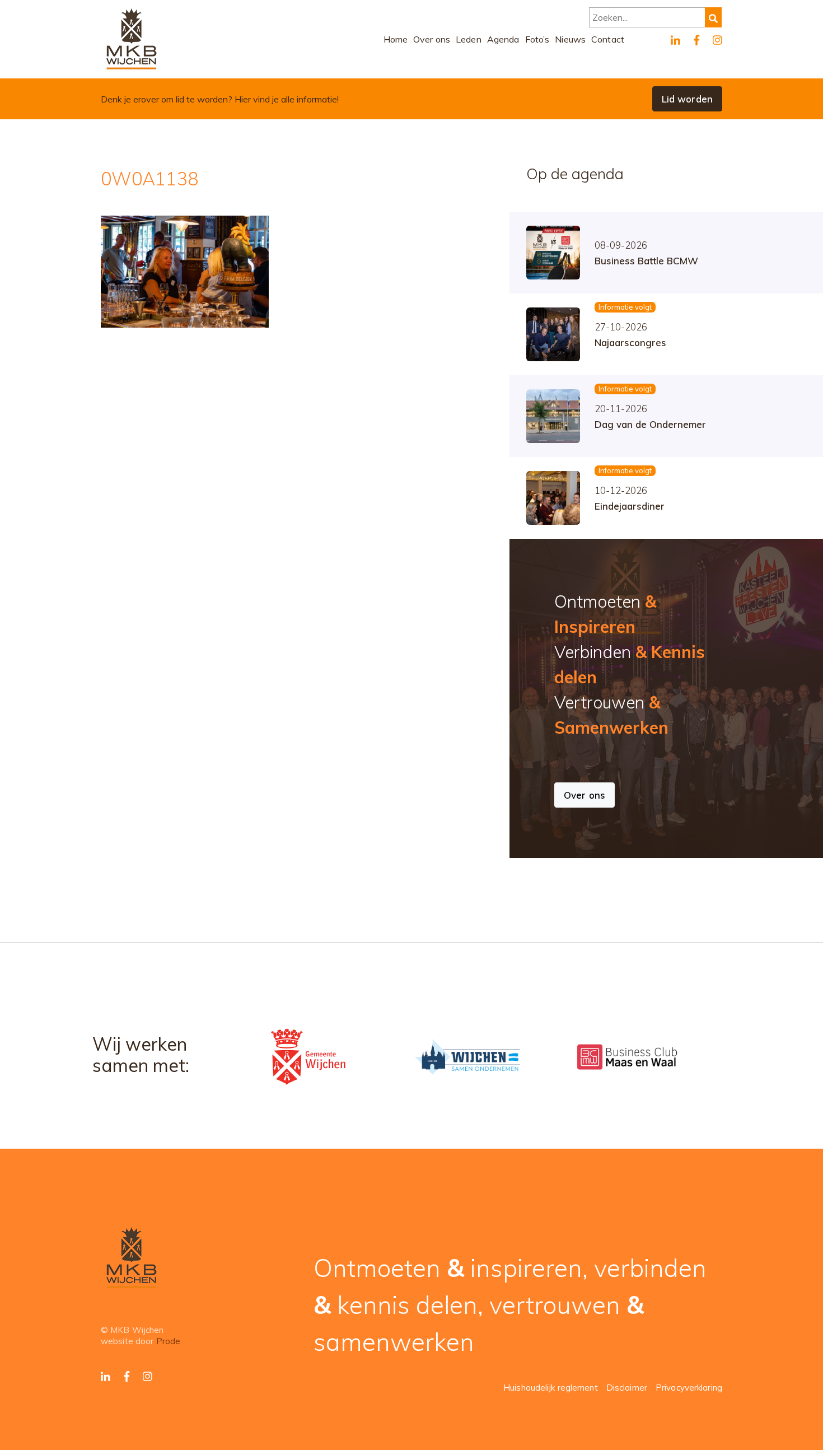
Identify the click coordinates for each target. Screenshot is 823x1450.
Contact (607, 39)
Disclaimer (626, 1387)
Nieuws (570, 39)
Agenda (503, 39)
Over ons (431, 39)
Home (396, 39)
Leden (468, 39)
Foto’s (537, 39)
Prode (168, 1341)
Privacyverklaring (689, 1387)
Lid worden (687, 99)
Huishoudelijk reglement (550, 1387)
